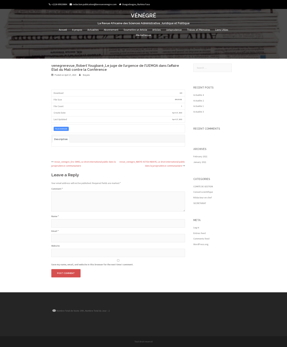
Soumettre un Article (135, 30)
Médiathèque (143, 35)
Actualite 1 (198, 106)
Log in (196, 227)
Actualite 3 (198, 111)
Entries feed (199, 233)
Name (55, 216)
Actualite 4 (198, 94)
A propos (77, 30)
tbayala (86, 75)
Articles (156, 30)
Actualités (93, 30)
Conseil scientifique (203, 191)
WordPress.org (200, 244)
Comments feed (201, 238)
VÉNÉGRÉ (143, 15)
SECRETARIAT (199, 203)
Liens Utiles (221, 30)
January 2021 (199, 162)
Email (55, 231)
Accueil (63, 30)
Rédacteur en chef (202, 197)
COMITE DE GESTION (203, 186)
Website (55, 245)
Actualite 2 (198, 100)
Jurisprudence (174, 30)
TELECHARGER (61, 129)
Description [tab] (61, 139)
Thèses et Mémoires (198, 30)
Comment (57, 188)
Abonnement (111, 30)
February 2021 (200, 156)
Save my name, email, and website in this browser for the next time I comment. (92, 264)
